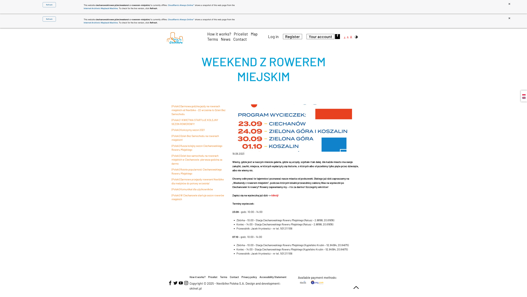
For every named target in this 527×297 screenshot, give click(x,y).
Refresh (49, 5)
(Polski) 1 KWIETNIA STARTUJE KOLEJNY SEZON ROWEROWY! (195, 122)
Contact (240, 39)
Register (292, 36)
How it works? (219, 33)
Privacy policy (249, 277)
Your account (320, 36)
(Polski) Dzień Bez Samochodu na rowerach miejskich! (195, 137)
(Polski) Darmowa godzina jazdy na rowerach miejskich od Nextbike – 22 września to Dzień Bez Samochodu (198, 110)
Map (254, 33)
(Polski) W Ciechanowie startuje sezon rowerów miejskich (198, 197)
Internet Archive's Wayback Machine (101, 8)
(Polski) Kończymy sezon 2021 (188, 129)
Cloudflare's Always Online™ (181, 5)
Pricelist (241, 33)
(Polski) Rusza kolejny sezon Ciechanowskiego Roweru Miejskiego (197, 147)
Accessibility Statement (273, 277)
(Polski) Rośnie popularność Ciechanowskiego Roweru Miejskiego (197, 171)
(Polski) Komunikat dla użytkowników (192, 189)
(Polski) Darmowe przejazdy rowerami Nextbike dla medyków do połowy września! (198, 181)
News (226, 39)
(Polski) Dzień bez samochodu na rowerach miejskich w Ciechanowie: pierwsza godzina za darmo (197, 159)
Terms (212, 39)
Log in (273, 36)
